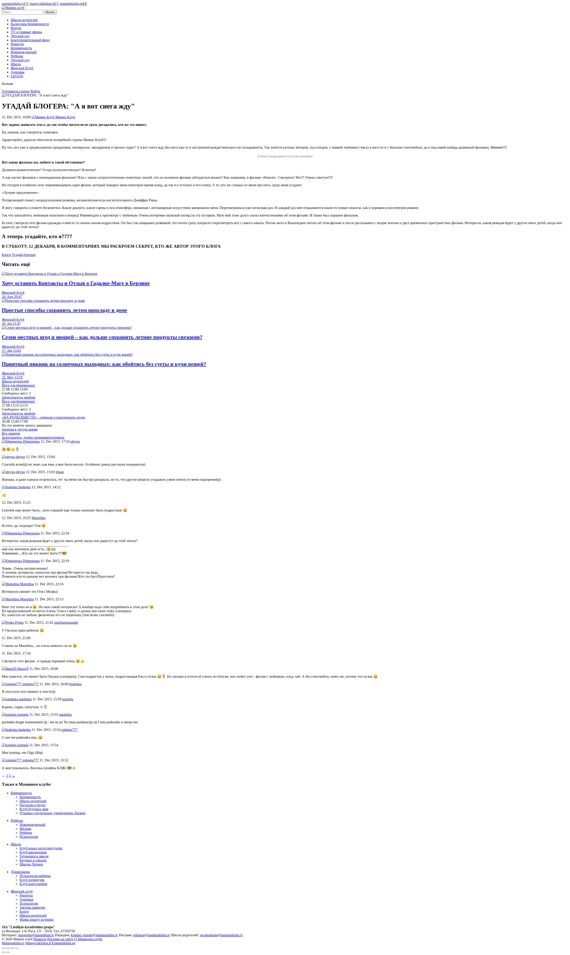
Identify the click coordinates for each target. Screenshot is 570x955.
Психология (29, 836)
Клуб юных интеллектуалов (41, 848)
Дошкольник (20, 872)
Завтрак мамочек (32, 907)
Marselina (26, 584)
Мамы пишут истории (36, 919)
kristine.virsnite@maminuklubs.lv (94, 935)
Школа (16, 64)
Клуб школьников (33, 852)
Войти (35, 91)
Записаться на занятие (18, 397)
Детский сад (20, 36)
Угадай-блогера (23, 255)
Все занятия (11, 433)
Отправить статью (16, 91)
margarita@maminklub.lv (36, 935)
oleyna (20, 457)
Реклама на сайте (60, 939)
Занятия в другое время (19, 429)
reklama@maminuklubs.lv (151, 935)
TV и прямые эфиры (26, 32)
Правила (39, 939)
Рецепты (26, 895)
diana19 (22, 669)
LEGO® (17, 76)
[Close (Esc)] (3, 948)
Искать (50, 12)
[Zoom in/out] (17, 948)
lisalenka (24, 487)
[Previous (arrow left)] (3, 952)
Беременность (21, 48)
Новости (17, 44)
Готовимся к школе (34, 856)
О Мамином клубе (88, 939)
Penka (19, 622)
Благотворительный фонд (30, 40)
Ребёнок (17, 56)
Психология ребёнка (35, 876)
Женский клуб (22, 891)
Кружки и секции (33, 860)
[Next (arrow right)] (8, 952)
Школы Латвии (31, 864)
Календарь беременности (30, 24)
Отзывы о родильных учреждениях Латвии (53, 813)
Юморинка (31, 441)
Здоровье (17, 72)
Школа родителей (24, 20)
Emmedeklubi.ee (63, 943)
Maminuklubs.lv (13, 943)
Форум (16, 28)
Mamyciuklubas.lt (38, 943)
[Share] (8, 948)
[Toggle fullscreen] (12, 948)
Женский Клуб (22, 68)
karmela (22, 714)
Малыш (25, 828)
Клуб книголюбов (33, 884)
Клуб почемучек (32, 880)
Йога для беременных (18, 385)
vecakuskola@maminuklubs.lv (221, 935)
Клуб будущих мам (34, 809)
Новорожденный (24, 52)
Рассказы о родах (33, 805)
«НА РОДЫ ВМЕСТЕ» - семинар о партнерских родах (43, 417)
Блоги (6, 255)
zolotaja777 (30, 684)
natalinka (25, 699)
